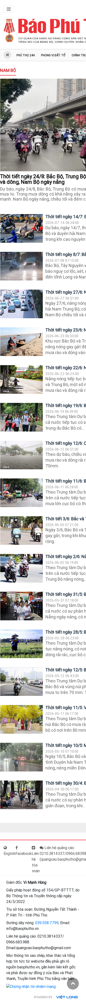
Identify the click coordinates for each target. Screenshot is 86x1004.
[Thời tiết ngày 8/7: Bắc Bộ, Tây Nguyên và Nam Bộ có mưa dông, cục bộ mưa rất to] (21, 266)
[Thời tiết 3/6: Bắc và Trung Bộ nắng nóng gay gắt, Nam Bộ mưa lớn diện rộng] (21, 530)
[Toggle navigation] (9, 9)
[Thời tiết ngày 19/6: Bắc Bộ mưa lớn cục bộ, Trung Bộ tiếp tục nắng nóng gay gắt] (21, 417)
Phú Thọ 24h (25, 55)
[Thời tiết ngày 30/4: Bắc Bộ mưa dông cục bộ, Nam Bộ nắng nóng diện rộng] (21, 794)
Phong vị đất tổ (53, 55)
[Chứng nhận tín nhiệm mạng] (31, 986)
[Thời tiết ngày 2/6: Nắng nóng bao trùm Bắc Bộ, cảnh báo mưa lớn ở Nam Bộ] (21, 568)
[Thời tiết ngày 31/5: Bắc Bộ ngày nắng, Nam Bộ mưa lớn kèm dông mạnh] (21, 606)
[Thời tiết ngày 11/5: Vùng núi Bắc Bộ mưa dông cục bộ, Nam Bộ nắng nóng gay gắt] (21, 719)
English (10, 853)
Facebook (24, 853)
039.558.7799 (47, 923)
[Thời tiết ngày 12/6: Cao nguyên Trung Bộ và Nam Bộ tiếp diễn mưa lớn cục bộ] (21, 455)
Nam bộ (8, 70)
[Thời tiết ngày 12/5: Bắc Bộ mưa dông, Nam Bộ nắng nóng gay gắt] (21, 681)
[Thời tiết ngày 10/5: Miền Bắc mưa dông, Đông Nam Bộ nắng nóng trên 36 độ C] (21, 757)
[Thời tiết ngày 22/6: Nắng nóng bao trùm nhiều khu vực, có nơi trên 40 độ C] (21, 379)
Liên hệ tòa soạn (36, 862)
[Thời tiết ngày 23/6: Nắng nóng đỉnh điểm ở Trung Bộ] (21, 341)
